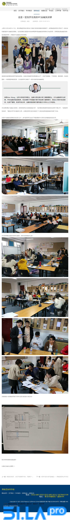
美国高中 (35, 504)
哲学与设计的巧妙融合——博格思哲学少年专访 (54, 476)
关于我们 (21, 11)
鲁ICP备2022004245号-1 (53, 501)
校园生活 (44, 11)
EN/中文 (65, 11)
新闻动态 (37, 11)
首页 (15, 11)
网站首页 (4, 493)
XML (67, 501)
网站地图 (62, 501)
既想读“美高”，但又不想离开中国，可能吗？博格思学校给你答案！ (26, 476)
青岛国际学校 (22, 504)
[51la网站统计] (35, 519)
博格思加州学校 (12, 504)
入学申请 (58, 11)
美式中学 (41, 504)
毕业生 (51, 11)
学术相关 (29, 11)
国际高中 (29, 504)
